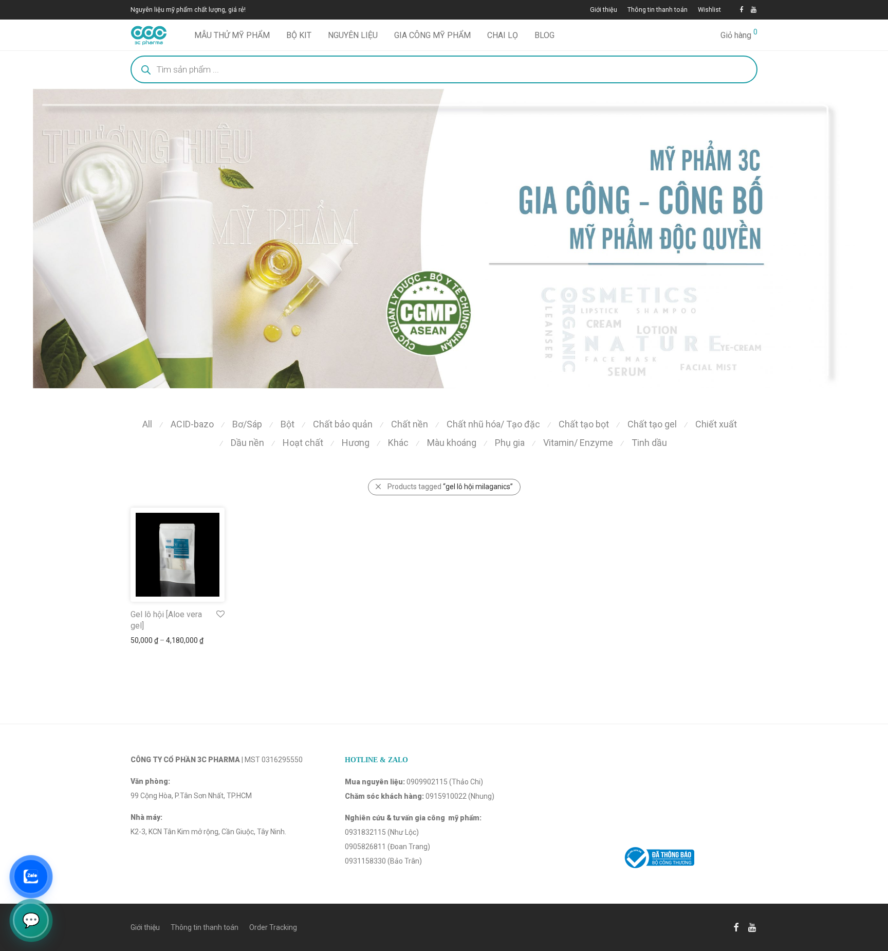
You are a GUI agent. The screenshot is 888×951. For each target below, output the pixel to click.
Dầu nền (247, 442)
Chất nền (409, 424)
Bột (287, 424)
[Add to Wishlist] (220, 614)
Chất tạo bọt (584, 424)
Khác (398, 442)
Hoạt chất (303, 442)
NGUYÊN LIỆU (353, 35)
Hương (355, 442)
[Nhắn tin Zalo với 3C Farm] (31, 876)
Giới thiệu (603, 10)
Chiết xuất (716, 424)
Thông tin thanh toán (657, 10)
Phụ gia (510, 442)
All (147, 424)
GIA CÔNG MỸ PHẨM (432, 35)
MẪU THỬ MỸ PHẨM (232, 35)
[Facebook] (741, 9)
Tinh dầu (649, 442)
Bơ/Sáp (247, 424)
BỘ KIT (298, 35)
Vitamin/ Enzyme (578, 442)
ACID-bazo (192, 424)
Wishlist (709, 10)
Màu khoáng (451, 442)
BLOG (544, 35)
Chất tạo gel (652, 424)
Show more (144, 640)
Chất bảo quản (343, 424)
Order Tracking (273, 927)
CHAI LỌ (502, 35)
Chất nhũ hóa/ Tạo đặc (493, 424)
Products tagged (450, 486)
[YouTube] (754, 9)
